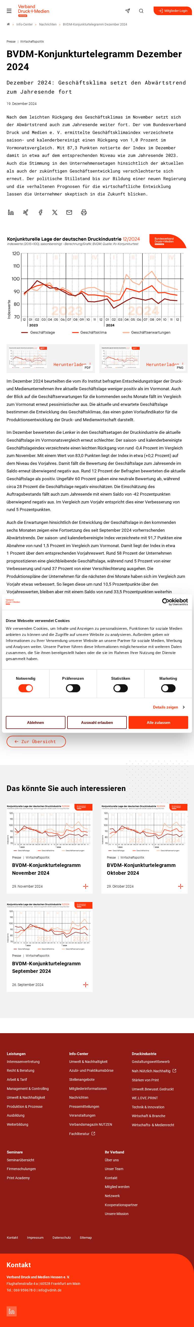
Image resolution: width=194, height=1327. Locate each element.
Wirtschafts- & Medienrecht (153, 1125)
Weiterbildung (17, 1124)
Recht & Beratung (20, 1070)
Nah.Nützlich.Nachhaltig (151, 1071)
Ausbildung (16, 1115)
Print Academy (18, 1178)
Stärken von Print (145, 1080)
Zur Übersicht (38, 741)
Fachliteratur (79, 1134)
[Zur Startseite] (34, 11)
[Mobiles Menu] (9, 11)
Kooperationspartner (121, 1205)
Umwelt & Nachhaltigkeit (26, 1097)
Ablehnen (35, 722)
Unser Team (114, 1169)
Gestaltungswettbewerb (151, 1062)
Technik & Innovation (148, 1107)
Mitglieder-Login (175, 11)
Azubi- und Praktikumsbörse (91, 1070)
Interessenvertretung (23, 1062)
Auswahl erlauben (97, 722)
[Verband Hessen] (8, 24)
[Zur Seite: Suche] (142, 11)
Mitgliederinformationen (88, 1089)
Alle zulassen (158, 722)
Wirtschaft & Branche (148, 1116)
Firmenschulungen (21, 1169)
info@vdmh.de (49, 1290)
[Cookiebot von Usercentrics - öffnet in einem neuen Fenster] (166, 602)
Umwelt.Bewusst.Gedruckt (153, 1089)
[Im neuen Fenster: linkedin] (12, 1311)
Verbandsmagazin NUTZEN (90, 1124)
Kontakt (111, 1178)
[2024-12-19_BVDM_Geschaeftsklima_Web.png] (97, 285)
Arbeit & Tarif (17, 1080)
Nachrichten (78, 1097)
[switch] (73, 688)
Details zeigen (165, 707)
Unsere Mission (117, 1214)
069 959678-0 (25, 1290)
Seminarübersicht (20, 1160)
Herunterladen (70, 364)
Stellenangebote (81, 1080)
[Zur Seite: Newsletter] (128, 11)
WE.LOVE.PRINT (145, 1098)
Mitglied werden (117, 1187)
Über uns (112, 1160)
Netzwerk (112, 1196)
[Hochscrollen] (183, 1316)
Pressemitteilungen (84, 1107)
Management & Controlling (28, 1089)
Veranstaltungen (82, 1115)
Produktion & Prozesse (24, 1107)
